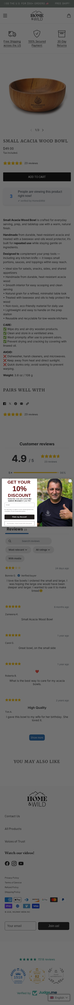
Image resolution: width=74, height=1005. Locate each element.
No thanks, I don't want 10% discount (19, 523)
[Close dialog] (70, 480)
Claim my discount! (19, 517)
